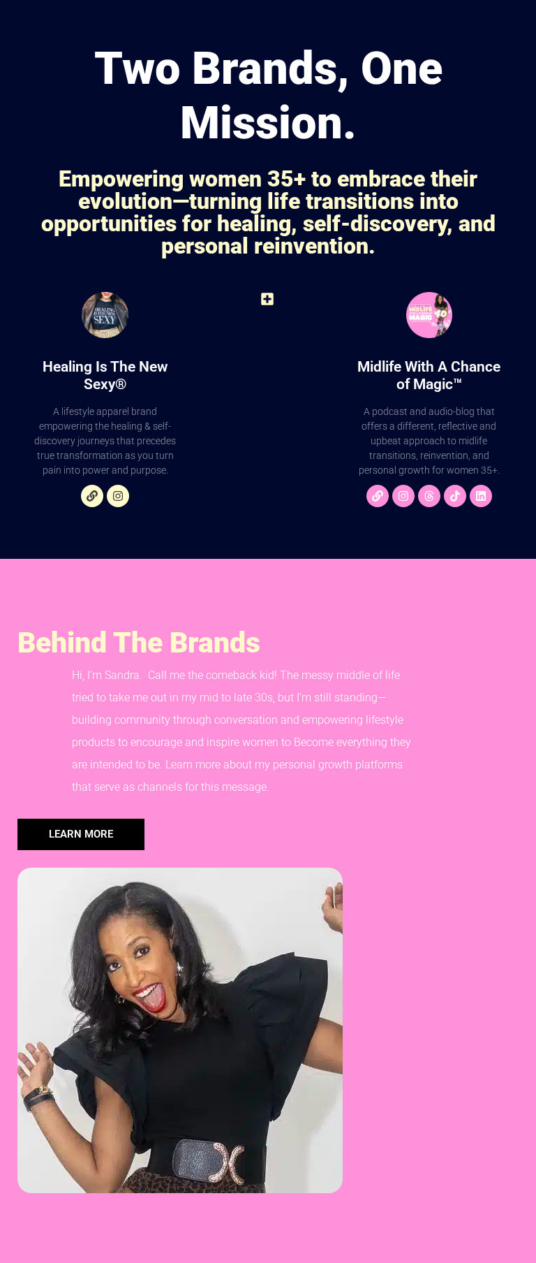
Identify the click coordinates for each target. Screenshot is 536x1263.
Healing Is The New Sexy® (105, 375)
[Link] (92, 496)
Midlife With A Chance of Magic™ (428, 375)
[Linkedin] (481, 496)
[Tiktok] (455, 496)
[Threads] (429, 496)
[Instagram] (118, 496)
